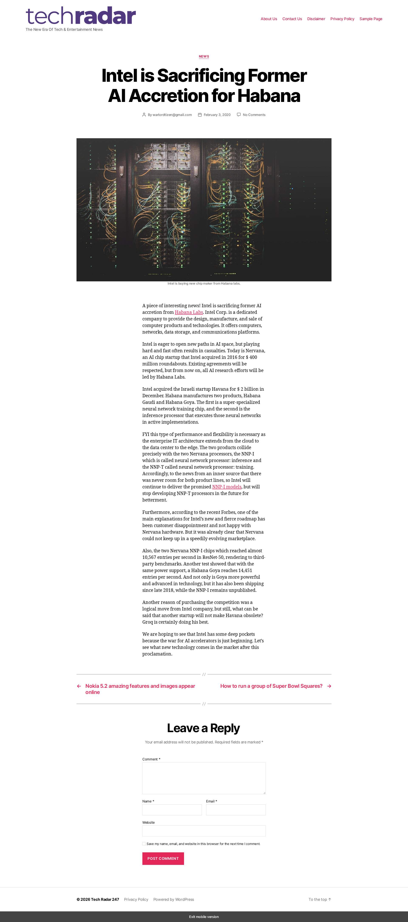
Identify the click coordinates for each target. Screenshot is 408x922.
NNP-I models (226, 487)
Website (148, 822)
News (204, 56)
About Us (269, 19)
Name (148, 801)
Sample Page (371, 19)
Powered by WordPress (173, 899)
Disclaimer (316, 19)
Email (211, 801)
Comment (151, 759)
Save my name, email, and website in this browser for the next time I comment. (203, 844)
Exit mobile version (204, 917)
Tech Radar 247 (105, 899)
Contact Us (292, 19)
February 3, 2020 (217, 115)
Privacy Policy (342, 19)
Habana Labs (189, 312)
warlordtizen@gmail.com (172, 115)
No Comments (254, 115)
